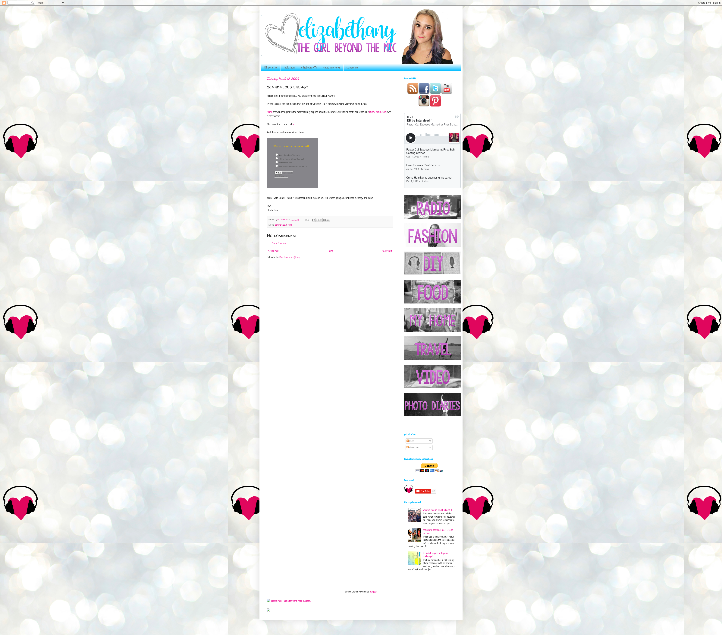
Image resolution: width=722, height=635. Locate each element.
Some (269, 112)
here (295, 124)
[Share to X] (321, 220)
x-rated (289, 224)
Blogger (373, 591)
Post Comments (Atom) (289, 257)
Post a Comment (279, 243)
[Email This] (313, 220)
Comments (414, 447)
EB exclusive (271, 67)
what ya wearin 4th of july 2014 (437, 510)
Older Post (387, 250)
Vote (278, 172)
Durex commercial (378, 112)
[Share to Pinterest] (328, 220)
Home (330, 250)
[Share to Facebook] (324, 220)
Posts (411, 441)
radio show (289, 67)
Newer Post (273, 250)
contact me (352, 67)
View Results (287, 173)
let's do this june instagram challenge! (435, 554)
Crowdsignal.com (281, 176)
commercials (280, 224)
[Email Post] (306, 219)
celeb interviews (331, 67)
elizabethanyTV (309, 67)
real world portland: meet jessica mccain (438, 531)
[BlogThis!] (317, 220)
